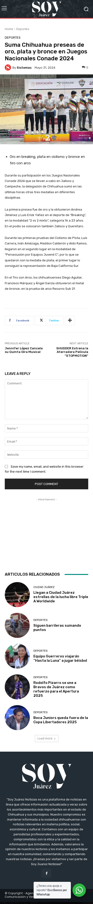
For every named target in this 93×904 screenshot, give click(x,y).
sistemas (24, 67)
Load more (44, 738)
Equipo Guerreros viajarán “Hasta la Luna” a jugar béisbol (60, 658)
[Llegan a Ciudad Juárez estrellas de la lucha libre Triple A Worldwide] (17, 594)
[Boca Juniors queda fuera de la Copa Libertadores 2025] (17, 717)
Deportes (22, 29)
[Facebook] (46, 873)
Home (9, 29)
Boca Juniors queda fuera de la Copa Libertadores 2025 (60, 720)
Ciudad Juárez (44, 587)
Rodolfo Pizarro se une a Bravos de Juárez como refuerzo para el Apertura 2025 (56, 689)
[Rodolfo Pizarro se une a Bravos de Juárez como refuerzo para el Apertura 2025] (17, 686)
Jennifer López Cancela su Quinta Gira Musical (24, 350)
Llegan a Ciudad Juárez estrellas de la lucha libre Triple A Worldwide (60, 596)
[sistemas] (8, 67)
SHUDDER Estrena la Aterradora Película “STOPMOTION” (72, 351)
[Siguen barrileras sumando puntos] (17, 625)
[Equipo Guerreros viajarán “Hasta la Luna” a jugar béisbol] (17, 656)
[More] (70, 320)
